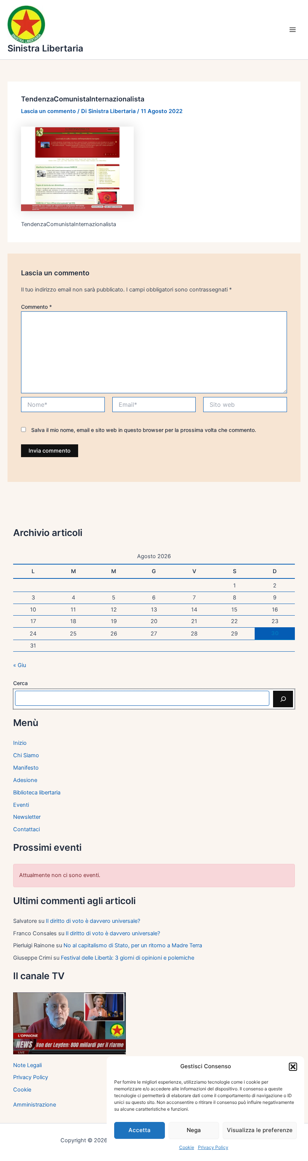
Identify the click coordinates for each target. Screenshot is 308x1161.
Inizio (20, 743)
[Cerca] (283, 699)
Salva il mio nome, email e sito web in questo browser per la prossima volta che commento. (143, 430)
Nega (194, 1130)
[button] (293, 1066)
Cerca (20, 683)
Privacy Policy (213, 1147)
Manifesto (26, 767)
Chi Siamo (26, 755)
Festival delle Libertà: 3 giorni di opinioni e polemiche (127, 957)
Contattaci (26, 829)
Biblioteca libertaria (36, 792)
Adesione (25, 780)
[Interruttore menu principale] (292, 30)
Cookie (186, 1147)
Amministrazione (34, 1104)
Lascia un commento (48, 111)
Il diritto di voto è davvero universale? (93, 921)
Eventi (21, 805)
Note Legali (27, 1065)
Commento (36, 306)
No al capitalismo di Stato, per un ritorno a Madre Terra (132, 945)
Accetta (139, 1130)
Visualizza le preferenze (260, 1130)
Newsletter (27, 817)
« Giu (19, 665)
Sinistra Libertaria (45, 48)
